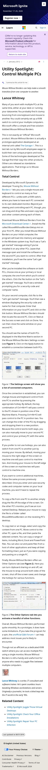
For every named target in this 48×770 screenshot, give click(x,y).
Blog (37, 755)
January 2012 (14, 61)
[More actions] (43, 62)
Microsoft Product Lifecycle (19, 41)
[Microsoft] (24, 27)
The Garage (26, 145)
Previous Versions (24, 755)
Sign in (43, 27)
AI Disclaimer (7, 755)
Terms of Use (34, 762)
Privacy (17, 759)
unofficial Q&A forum (23, 634)
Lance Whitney (9, 680)
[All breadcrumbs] (4, 62)
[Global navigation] (2, 27)
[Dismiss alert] (44, 4)
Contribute (6, 759)
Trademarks (7, 766)
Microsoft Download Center (15, 223)
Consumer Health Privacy (13, 762)
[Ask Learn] (39, 62)
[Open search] (36, 27)
